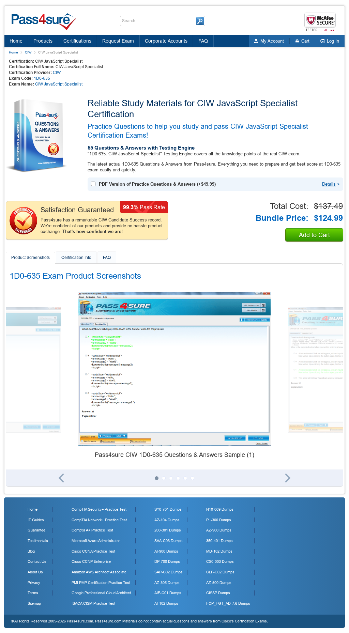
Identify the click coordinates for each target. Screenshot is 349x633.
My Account (272, 41)
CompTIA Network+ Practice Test (99, 520)
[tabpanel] (174, 375)
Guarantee (36, 530)
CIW (28, 52)
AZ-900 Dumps (218, 530)
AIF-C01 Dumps (167, 593)
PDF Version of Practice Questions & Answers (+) (157, 184)
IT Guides (36, 520)
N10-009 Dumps (219, 509)
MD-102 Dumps (219, 551)
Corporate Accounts (166, 41)
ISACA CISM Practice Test (93, 603)
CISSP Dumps (218, 593)
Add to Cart (314, 235)
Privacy (34, 583)
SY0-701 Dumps (168, 509)
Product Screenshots (30, 257)
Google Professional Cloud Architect (101, 593)
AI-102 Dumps (166, 603)
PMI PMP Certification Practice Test (101, 583)
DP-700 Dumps (167, 561)
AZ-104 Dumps (167, 520)
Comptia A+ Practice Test (92, 530)
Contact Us (37, 561)
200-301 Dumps (167, 530)
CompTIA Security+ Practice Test (99, 509)
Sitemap (34, 603)
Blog (31, 551)
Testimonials (38, 541)
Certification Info (76, 257)
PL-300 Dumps (218, 520)
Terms (33, 593)
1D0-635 (42, 78)
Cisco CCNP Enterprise (91, 561)
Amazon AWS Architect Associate (99, 572)
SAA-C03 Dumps (168, 541)
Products (42, 41)
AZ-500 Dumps (218, 583)
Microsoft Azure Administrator (96, 541)
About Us (35, 572)
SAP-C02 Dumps (168, 572)
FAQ (203, 41)
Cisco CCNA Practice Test (93, 551)
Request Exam (118, 41)
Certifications (77, 41)
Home (16, 41)
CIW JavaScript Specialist (58, 84)
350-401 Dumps (219, 541)
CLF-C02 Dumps (220, 572)
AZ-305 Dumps (167, 583)
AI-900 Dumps (166, 551)
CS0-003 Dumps (220, 561)
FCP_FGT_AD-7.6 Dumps (228, 603)
